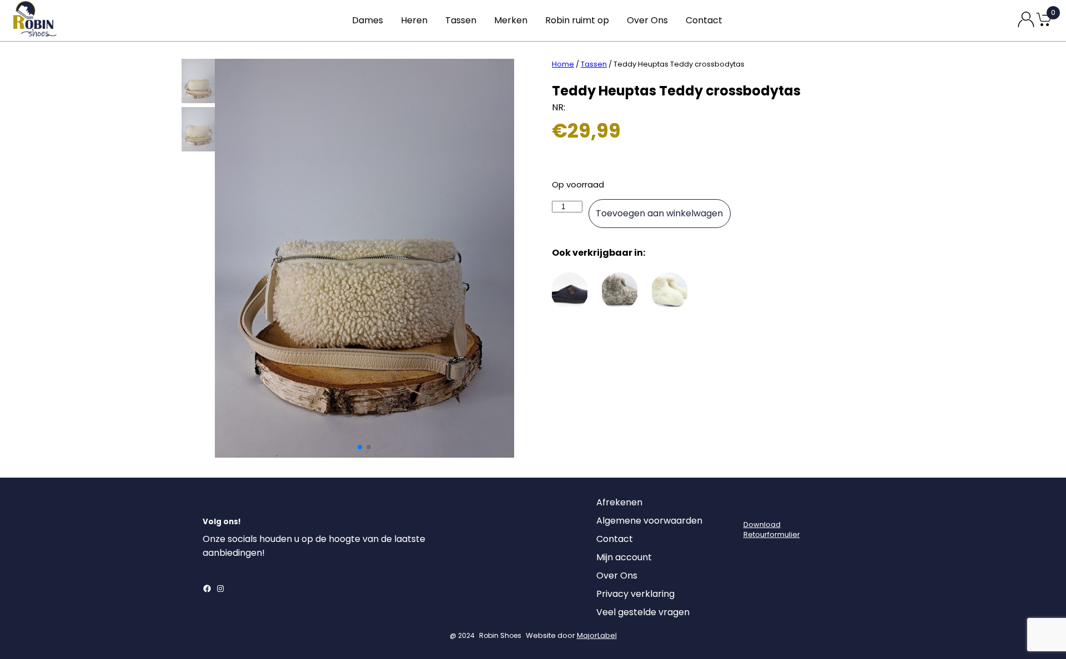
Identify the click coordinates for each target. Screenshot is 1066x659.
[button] (360, 447)
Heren (414, 20)
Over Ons (647, 20)
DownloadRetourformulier (771, 529)
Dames (367, 20)
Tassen (460, 20)
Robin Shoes (500, 635)
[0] (1044, 25)
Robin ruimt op (577, 20)
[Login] (753, 505)
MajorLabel (597, 635)
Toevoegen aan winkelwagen (659, 213)
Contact (704, 20)
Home (563, 64)
